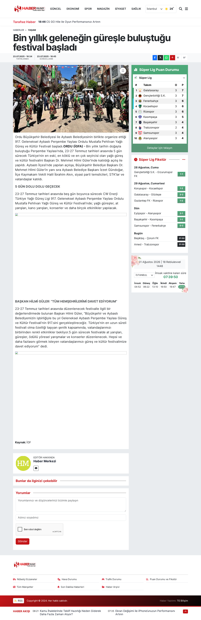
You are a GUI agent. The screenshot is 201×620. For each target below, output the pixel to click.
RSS (20, 600)
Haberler (18, 30)
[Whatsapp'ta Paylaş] (166, 57)
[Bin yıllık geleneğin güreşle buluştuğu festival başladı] (71, 99)
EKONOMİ (73, 8)
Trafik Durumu (113, 579)
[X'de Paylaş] (160, 57)
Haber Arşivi (113, 587)
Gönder (22, 541)
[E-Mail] (36, 468)
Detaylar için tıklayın (159, 147)
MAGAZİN (103, 8)
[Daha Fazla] (172, 57)
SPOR (88, 8)
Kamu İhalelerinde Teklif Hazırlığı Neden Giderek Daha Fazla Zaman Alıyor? (70, 612)
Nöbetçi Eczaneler (27, 579)
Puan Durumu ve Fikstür (163, 579)
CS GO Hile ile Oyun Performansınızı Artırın (69, 21)
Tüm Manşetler (25, 587)
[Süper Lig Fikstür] (183, 159)
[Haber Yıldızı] (29, 8)
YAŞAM (32, 30)
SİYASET (120, 8)
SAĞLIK (136, 8)
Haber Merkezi (44, 461)
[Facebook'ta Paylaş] (155, 57)
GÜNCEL (55, 8)
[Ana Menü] (185, 9)
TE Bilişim (182, 600)
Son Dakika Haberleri (72, 587)
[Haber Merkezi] (23, 463)
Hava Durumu (69, 579)
